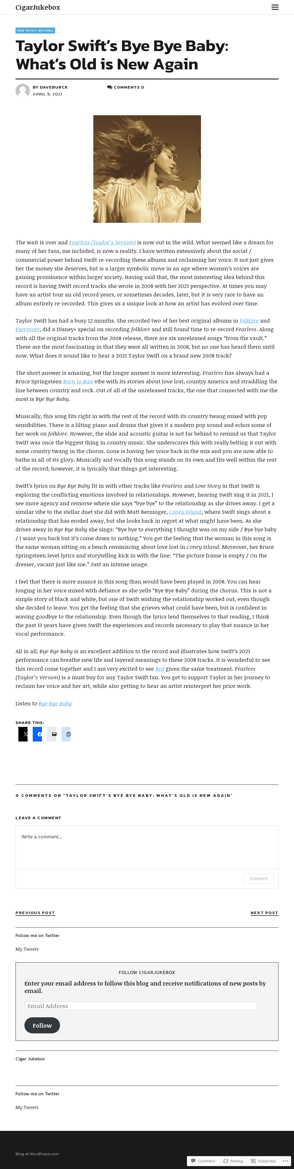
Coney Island (185, 512)
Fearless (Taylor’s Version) (102, 242)
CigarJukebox (38, 7)
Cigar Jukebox (30, 1058)
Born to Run (78, 381)
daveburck (54, 87)
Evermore (28, 329)
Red (159, 668)
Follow (42, 1025)
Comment (258, 878)
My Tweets (27, 949)
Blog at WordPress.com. (37, 1154)
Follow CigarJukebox (147, 972)
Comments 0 (129, 87)
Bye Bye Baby (55, 703)
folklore (249, 320)
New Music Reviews (35, 30)
